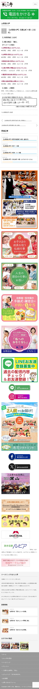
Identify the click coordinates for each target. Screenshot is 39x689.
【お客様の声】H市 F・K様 (10, 146)
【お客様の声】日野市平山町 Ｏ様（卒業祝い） (18, 120)
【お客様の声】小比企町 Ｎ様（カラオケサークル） (17, 160)
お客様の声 (6, 112)
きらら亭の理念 (7, 658)
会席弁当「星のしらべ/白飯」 (18, 611)
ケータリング (6, 662)
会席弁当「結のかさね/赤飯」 (18, 630)
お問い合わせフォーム (9, 682)
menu (35, 4)
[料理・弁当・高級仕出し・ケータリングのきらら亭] (9, 4)
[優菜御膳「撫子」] (24, 646)
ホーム (4, 654)
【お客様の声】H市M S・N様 (11, 152)
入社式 (11, 112)
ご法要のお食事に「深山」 (10, 670)
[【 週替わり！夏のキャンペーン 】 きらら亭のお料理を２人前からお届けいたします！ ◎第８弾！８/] (19, 426)
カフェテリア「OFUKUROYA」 (11, 674)
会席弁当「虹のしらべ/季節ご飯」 (20, 620)
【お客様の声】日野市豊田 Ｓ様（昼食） (13, 125)
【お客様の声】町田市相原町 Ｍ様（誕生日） (19, 139)
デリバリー (5, 666)
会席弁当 (12, 609)
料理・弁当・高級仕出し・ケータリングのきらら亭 (21, 686)
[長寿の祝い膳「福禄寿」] (15, 646)
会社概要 (5, 678)
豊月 (15, 42)
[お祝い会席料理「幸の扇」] (5, 646)
